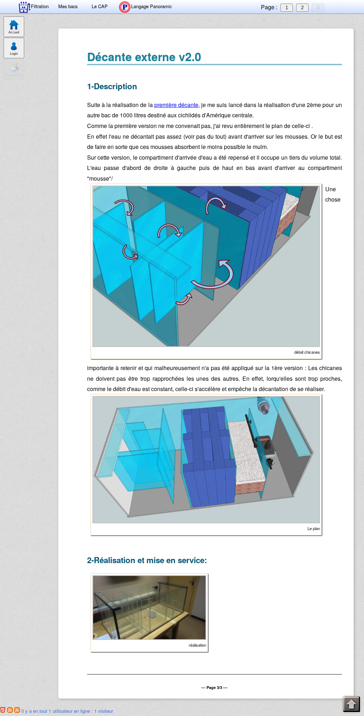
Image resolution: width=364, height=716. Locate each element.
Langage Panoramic (151, 6)
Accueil (14, 32)
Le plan (313, 528)
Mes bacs (67, 6)
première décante (176, 105)
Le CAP (100, 6)
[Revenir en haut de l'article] (351, 704)
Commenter (14, 75)
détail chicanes (307, 352)
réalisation (197, 645)
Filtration (40, 6)
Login (14, 53)
